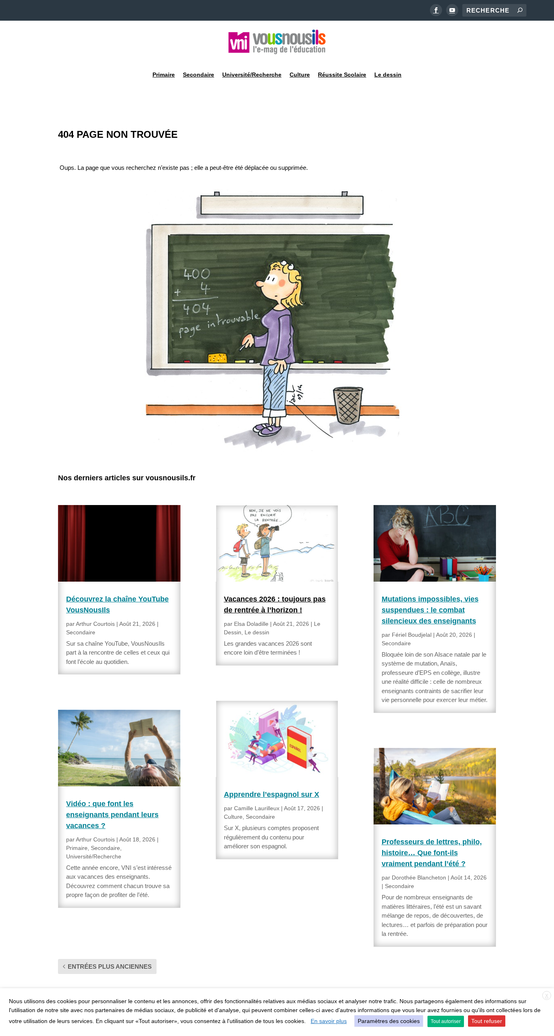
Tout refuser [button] (486, 1021)
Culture (300, 74)
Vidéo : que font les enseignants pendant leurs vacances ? (112, 815)
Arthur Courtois (95, 624)
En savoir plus (329, 1021)
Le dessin (388, 74)
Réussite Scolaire (342, 74)
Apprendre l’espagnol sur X (271, 794)
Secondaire (198, 74)
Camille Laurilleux (256, 808)
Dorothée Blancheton (419, 877)
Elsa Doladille (251, 624)
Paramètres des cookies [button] (389, 1021)
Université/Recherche (251, 74)
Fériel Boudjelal (412, 634)
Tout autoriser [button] (446, 1021)
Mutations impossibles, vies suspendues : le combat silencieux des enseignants (430, 610)
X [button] (546, 996)
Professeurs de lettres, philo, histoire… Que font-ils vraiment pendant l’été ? (432, 853)
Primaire (163, 74)
